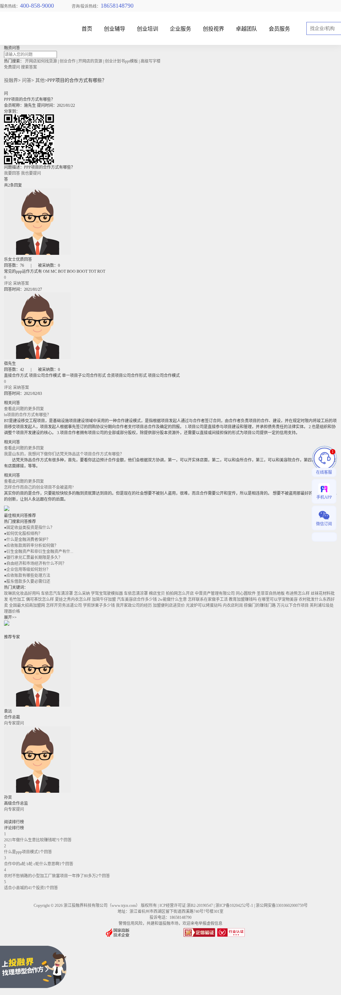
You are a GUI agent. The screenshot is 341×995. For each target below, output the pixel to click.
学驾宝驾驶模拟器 (107, 593)
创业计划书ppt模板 (121, 61)
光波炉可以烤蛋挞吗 (204, 605)
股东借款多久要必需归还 (27, 581)
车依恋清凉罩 (136, 593)
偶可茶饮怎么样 (40, 599)
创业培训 (147, 29)
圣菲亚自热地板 (271, 593)
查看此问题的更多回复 (24, 409)
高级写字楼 (151, 61)
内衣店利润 (233, 605)
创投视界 (213, 29)
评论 (8, 283)
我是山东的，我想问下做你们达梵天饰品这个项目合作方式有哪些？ (64, 454)
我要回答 (12, 173)
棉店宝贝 (157, 593)
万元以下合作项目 (293, 605)
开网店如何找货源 (41, 61)
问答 (26, 80)
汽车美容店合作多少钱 (137, 599)
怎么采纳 (82, 593)
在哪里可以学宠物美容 (278, 599)
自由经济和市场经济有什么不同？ (35, 563)
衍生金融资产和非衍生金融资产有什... (38, 551)
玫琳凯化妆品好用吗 (22, 593)
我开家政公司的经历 (134, 605)
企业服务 (180, 29)
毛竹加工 (17, 599)
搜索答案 (29, 67)
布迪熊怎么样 (298, 593)
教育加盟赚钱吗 (243, 599)
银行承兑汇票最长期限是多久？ (33, 557)
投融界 (11, 80)
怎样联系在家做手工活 (208, 599)
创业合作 (68, 61)
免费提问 (12, 67)
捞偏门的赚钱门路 (260, 605)
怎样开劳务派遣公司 (64, 605)
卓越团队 (246, 29)
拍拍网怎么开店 (180, 593)
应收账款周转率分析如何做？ (31, 545)
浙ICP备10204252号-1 (234, 905)
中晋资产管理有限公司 (215, 593)
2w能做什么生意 (172, 599)
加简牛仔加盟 (104, 599)
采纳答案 (21, 283)
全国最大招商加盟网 (27, 605)
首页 (87, 29)
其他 (40, 80)
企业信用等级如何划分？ (27, 569)
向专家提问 (14, 723)
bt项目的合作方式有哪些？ (27, 415)
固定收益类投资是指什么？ (29, 527)
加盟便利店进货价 (169, 605)
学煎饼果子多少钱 (99, 605)
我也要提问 (31, 173)
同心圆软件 (246, 593)
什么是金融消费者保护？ (27, 539)
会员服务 (279, 29)
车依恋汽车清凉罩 (57, 593)
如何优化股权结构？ (23, 533)
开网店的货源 (90, 61)
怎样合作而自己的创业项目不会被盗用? (39, 487)
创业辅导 (114, 29)
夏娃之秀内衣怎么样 (73, 599)
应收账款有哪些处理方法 (27, 575)
